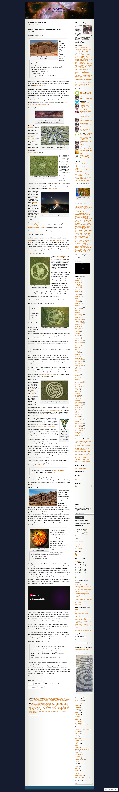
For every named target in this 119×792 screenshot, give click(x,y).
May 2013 (77, 351)
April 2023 (77, 286)
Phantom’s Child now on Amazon (83, 629)
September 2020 (79, 293)
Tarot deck (41, 711)
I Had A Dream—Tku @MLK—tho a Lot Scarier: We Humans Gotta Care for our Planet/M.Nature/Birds (83, 217)
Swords (36, 711)
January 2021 (78, 291)
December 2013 (79, 340)
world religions (32, 702)
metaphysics (78, 740)
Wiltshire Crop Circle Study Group (46, 426)
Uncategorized (78, 772)
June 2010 (77, 412)
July (37, 707)
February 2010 (78, 419)
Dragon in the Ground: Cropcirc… (86, 93)
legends (59, 699)
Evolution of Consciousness (44, 699)
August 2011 (78, 388)
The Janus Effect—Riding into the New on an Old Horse (83, 80)
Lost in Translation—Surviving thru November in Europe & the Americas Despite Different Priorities (83, 236)
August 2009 (78, 430)
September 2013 (79, 345)
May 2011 (77, 393)
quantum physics (79, 759)
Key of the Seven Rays (47, 707)
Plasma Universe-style (57, 470)
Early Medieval (78, 721)
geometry (77, 731)
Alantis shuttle (35, 703)
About (76, 611)
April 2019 (77, 301)
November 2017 (79, 314)
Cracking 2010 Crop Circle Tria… (86, 134)
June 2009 (77, 434)
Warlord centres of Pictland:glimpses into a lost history (84, 598)
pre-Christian (42, 700)
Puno (38, 710)
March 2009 (78, 435)
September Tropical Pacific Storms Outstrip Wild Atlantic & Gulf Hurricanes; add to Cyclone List (83, 246)
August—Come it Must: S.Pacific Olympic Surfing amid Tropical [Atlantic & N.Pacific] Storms (83, 251)
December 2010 (79, 402)
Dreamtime (60, 704)
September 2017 (79, 316)
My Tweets (77, 561)
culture (34, 699)
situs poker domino (85, 137)
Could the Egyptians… (86, 155)
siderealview (83, 97)
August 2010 (78, 409)
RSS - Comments (79, 479)
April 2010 (77, 416)
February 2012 (78, 377)
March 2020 (78, 296)
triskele (52, 711)
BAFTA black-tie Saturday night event (51, 410)
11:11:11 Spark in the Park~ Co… (85, 130)
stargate (58, 710)
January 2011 (78, 400)
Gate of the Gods (41, 706)
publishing (77, 758)
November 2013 (79, 342)
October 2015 (78, 324)
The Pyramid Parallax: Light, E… (85, 157)
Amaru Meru (49, 703)
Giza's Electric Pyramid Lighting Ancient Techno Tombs (83, 178)
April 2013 (77, 353)
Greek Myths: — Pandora (81, 624)
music (76, 742)
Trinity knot (33, 390)
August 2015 (78, 328)
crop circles (41, 704)
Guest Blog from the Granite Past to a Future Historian (84, 587)
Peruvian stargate (39, 708)
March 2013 (78, 354)
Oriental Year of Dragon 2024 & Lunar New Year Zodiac (83, 55)
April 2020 (77, 294)
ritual (47, 700)
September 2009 (79, 428)
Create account (79, 541)
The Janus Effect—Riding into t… (85, 107)
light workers (78, 738)
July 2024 (77, 279)
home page (42, 25)
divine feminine (53, 704)
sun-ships (31, 711)
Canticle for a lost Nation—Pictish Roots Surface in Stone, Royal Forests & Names (83, 77)
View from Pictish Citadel (84, 439)
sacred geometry (53, 700)
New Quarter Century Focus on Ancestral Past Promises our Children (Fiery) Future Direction (83, 227)
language (77, 735)
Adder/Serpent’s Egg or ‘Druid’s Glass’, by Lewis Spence (83, 618)
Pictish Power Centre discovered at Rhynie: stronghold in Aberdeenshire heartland (84, 442)
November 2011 (79, 382)
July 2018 (77, 310)
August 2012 (78, 367)
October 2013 (78, 344)
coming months (52, 188)
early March (37, 85)
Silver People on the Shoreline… (85, 143)
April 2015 (77, 331)
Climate (77, 716)
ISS (67, 706)
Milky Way (66, 707)
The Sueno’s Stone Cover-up (82, 591)
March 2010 (78, 418)
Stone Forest (64, 710)
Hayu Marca (49, 706)
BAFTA (61, 703)
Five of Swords (32, 706)
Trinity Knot (47, 711)
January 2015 (78, 333)
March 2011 (78, 397)
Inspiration (54, 699)
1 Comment (38, 715)
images (35, 223)
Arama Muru (56, 703)
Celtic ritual (61, 698)
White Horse (58, 711)
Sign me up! (80, 517)
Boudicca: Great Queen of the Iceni (83, 82)
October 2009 (78, 427)
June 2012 (77, 370)
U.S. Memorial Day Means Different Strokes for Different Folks (83, 63)
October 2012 (78, 363)
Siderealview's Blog (59, 8)
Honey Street (56, 706)
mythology (64, 699)
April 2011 (77, 395)
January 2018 (78, 312)
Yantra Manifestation (85, 110)
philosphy (77, 752)
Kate (39, 707)
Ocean (76, 751)
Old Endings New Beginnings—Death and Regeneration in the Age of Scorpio (83, 174)
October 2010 (78, 405)
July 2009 (77, 432)
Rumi (41, 710)
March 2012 (78, 375)
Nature (76, 745)
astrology (45, 698)
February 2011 (78, 398)
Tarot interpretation (61, 256)
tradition (77, 770)
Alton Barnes (42, 703)
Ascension (39, 698)
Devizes (46, 704)
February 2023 (78, 287)
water (76, 773)
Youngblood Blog (81, 204)
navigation (77, 747)
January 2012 (78, 379)
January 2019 (78, 305)
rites (76, 761)
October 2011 (78, 384)
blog (60, 251)
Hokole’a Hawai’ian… (85, 102)
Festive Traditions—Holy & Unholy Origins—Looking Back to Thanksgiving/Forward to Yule (83, 232)
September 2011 (79, 386)
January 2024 (78, 280)
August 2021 (78, 289)
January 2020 (78, 298)
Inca (65, 706)
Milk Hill (62, 707)
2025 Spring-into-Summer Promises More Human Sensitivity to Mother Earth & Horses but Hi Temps (83, 208)
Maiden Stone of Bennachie (82, 593)
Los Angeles (56, 707)
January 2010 (78, 421)
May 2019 (77, 300)
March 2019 (78, 303)
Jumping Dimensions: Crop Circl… (85, 112)
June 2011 (77, 391)
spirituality (65, 700)
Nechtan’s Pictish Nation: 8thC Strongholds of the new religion (83, 452)
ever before (46, 104)
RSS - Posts (78, 478)
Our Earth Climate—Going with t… (86, 152)
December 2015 (79, 323)
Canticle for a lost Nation (81, 457)
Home (76, 609)
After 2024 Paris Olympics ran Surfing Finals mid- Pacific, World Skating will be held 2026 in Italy (83, 213)
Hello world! (78, 604)
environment (78, 728)
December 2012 (79, 360)
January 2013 (78, 358)
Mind (30, 708)
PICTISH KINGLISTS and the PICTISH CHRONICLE (82, 449)
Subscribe (77, 504)
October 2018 (78, 308)
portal (56, 708)
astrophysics (78, 709)
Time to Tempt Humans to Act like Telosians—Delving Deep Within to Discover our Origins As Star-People (83, 71)
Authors (77, 711)
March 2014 (78, 337)
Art (36, 698)
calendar (56, 698)
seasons (60, 700)
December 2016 (79, 319)
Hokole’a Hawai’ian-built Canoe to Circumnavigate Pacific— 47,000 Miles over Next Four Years (83, 67)
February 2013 (78, 356)
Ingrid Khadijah (84, 150)
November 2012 (79, 361)
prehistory (77, 756)
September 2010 (79, 407)
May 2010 (77, 414)
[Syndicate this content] (75, 204)
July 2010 (77, 411)
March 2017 (78, 317)
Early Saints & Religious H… (86, 97)
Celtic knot (66, 703)
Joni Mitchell (32, 707)
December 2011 (79, 381)
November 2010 (79, 404)
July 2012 (77, 368)
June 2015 (77, 330)
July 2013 (77, 347)
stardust (53, 710)
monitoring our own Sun (39, 225)
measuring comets (51, 223)
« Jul (76, 576)
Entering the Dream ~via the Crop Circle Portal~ (45, 30)
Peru (63, 507)
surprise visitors (32, 152)
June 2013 (77, 349)
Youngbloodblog (33, 253)
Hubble (61, 706)
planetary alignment (49, 708)
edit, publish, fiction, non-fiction (82, 725)
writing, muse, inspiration (81, 777)
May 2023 (77, 284)
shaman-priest (47, 710)
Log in (76, 543)
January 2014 (78, 338)
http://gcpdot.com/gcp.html (81, 649)
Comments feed (79, 546)
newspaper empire (46, 374)
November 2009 (79, 425)
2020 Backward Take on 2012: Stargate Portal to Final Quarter (82, 85)
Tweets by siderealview (81, 468)
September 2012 (79, 365)
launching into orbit (58, 240)
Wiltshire (64, 711)
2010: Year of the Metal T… (85, 147)
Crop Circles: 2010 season (81, 613)
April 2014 (77, 335)
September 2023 (79, 282)
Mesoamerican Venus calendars (83, 630)
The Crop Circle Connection (82, 180)
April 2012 (77, 374)
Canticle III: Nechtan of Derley (82, 459)
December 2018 (79, 307)
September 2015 (79, 326)
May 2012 (77, 372)
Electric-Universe (43, 465)
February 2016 (78, 321)
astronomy (50, 698)
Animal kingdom (79, 700)
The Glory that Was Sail (81, 585)
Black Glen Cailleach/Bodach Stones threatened (82, 446)
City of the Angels (33, 704)
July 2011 (77, 390)
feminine (65, 704)
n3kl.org (80, 535)
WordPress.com (79, 548)
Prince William (62, 708)
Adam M (82, 92)
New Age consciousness (81, 749)
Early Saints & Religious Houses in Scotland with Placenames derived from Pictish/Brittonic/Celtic (83, 59)
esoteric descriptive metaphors (37, 227)
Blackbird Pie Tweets (81, 466)
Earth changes (78, 723)
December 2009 (79, 423)
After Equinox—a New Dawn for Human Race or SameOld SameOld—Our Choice (83, 242)
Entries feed (78, 544)
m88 (81, 115)
